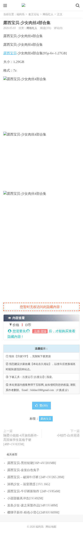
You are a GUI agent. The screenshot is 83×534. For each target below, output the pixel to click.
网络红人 (48, 14)
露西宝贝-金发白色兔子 (23, 470)
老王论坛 (33, 14)
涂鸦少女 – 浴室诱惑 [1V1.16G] (28, 484)
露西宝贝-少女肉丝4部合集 (26, 23)
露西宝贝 (10, 53)
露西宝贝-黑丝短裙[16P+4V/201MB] (31, 463)
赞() (43, 405)
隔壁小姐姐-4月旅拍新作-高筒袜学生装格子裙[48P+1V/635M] (20, 440)
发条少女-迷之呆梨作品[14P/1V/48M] (32, 505)
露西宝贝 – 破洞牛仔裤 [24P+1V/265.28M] (35, 477)
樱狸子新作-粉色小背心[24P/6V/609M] (33, 512)
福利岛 (42, 5)
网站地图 (51, 526)
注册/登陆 (39, 331)
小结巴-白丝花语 (68, 435)
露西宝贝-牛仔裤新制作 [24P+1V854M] (33, 491)
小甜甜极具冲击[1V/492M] (25, 498)
